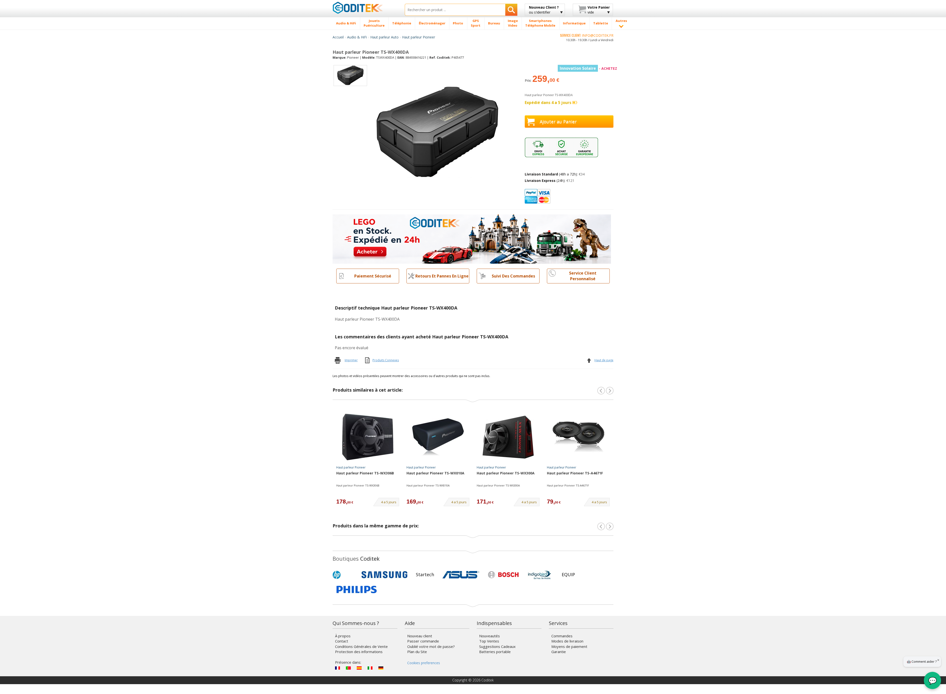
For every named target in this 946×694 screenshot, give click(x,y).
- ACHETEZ (588, 68)
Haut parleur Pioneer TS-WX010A (435, 473)
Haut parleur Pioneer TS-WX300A (506, 473)
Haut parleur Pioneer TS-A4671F (575, 473)
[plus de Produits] (609, 526)
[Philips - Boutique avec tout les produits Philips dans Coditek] (357, 589)
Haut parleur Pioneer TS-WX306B (365, 473)
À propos (343, 635)
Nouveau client (419, 635)
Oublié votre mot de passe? (431, 646)
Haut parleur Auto (384, 37)
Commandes (562, 635)
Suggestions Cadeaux (497, 646)
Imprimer (351, 360)
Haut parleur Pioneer (418, 37)
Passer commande (423, 641)
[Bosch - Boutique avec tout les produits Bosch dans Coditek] (503, 574)
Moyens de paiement (569, 646)
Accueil (338, 37)
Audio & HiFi (357, 37)
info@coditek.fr (597, 35)
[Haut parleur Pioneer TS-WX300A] (508, 437)
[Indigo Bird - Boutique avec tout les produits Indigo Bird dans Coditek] (539, 574)
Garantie (558, 651)
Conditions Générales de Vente (361, 646)
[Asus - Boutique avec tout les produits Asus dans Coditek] (460, 574)
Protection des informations (359, 651)
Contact (341, 641)
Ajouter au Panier (558, 121)
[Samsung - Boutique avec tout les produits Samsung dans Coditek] (384, 574)
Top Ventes (489, 641)
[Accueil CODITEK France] (365, 8)
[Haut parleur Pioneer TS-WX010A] (438, 437)
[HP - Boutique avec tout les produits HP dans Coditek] (345, 574)
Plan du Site (417, 651)
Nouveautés (489, 635)
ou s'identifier (544, 10)
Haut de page (603, 360)
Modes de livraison (567, 641)
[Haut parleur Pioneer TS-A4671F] (578, 437)
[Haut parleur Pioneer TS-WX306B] (368, 437)
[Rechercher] (511, 10)
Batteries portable (495, 651)
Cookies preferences (423, 662)
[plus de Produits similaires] (609, 390)
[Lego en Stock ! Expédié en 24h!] (472, 238)
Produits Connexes (385, 360)
